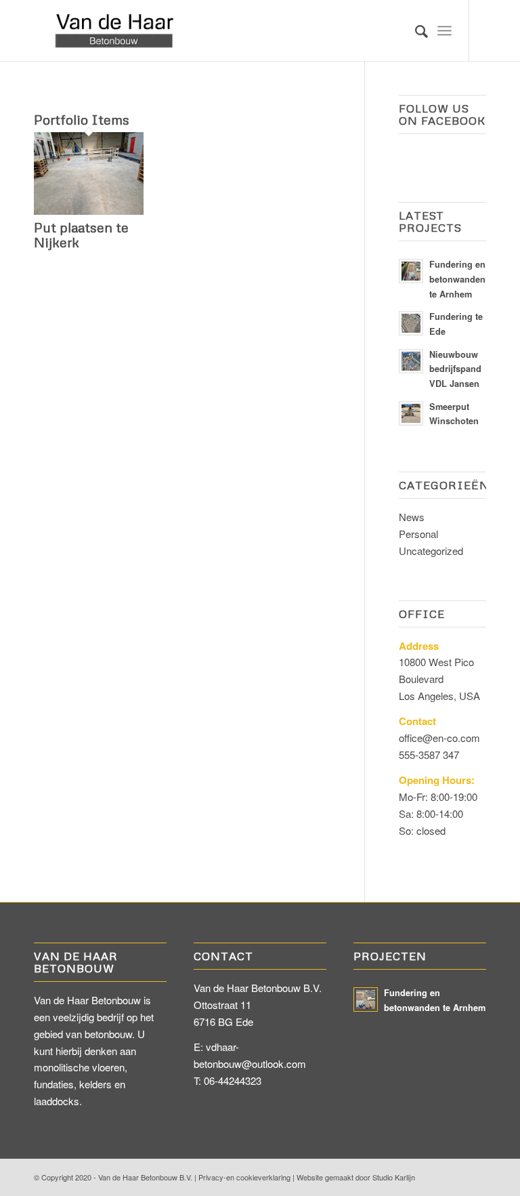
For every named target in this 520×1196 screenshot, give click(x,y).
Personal (418, 534)
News (412, 517)
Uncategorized (431, 550)
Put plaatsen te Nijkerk (81, 234)
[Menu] (444, 30)
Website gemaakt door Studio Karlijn (356, 1177)
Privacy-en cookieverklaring (244, 1177)
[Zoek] (415, 30)
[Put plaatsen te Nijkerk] (89, 210)
